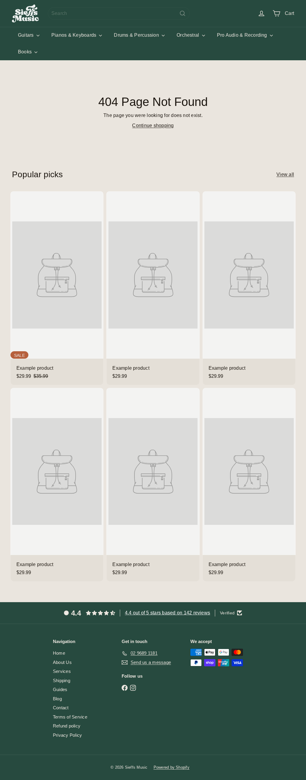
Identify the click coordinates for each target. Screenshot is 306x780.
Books (25, 51)
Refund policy (66, 725)
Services (62, 671)
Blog (57, 698)
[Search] (182, 13)
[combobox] (119, 13)
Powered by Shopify (171, 767)
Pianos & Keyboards (74, 35)
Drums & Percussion (137, 35)
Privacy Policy (67, 735)
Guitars (26, 35)
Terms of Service (70, 716)
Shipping (61, 680)
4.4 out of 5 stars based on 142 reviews (167, 612)
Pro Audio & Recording (242, 35)
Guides (60, 689)
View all (285, 174)
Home (59, 653)
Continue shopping (153, 125)
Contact (61, 707)
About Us (62, 662)
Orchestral (189, 35)
